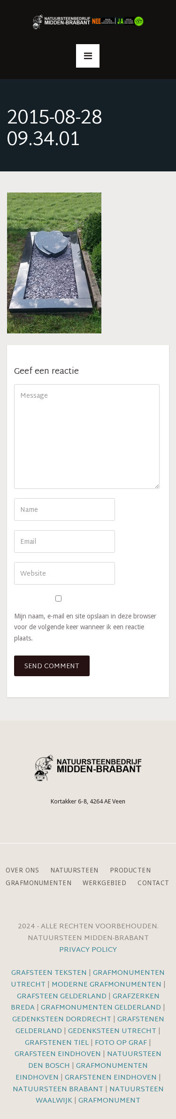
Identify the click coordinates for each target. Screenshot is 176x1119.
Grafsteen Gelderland (62, 996)
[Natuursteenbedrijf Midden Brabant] (88, 22)
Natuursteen (74, 870)
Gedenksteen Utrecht (113, 1031)
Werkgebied (104, 883)
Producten (130, 870)
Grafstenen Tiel (57, 1043)
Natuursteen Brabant (58, 1089)
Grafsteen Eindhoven (58, 1054)
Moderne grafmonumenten (106, 985)
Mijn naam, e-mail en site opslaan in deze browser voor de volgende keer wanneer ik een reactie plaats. (85, 626)
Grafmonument (109, 1101)
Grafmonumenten (38, 883)
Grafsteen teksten (49, 973)
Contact (153, 883)
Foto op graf (121, 1043)
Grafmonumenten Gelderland (101, 1008)
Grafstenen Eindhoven (111, 1078)
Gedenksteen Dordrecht (61, 1019)
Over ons (22, 870)
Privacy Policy (88, 950)
